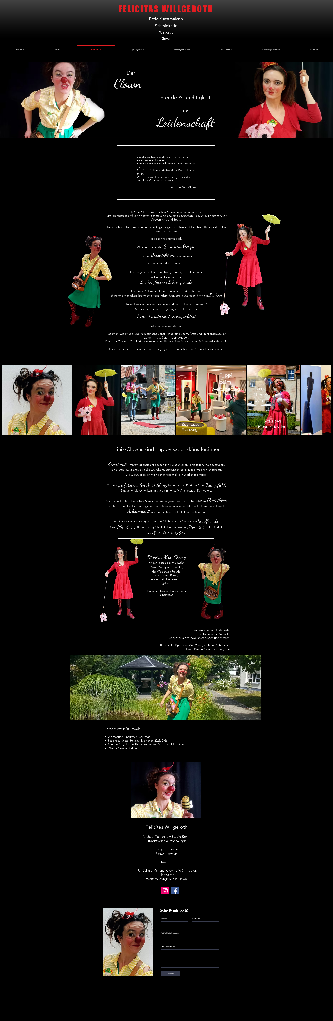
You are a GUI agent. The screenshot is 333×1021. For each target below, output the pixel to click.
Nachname (196, 918)
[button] (57, 48)
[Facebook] (175, 890)
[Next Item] (326, 400)
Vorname (164, 918)
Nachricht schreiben (168, 946)
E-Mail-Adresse (169, 933)
